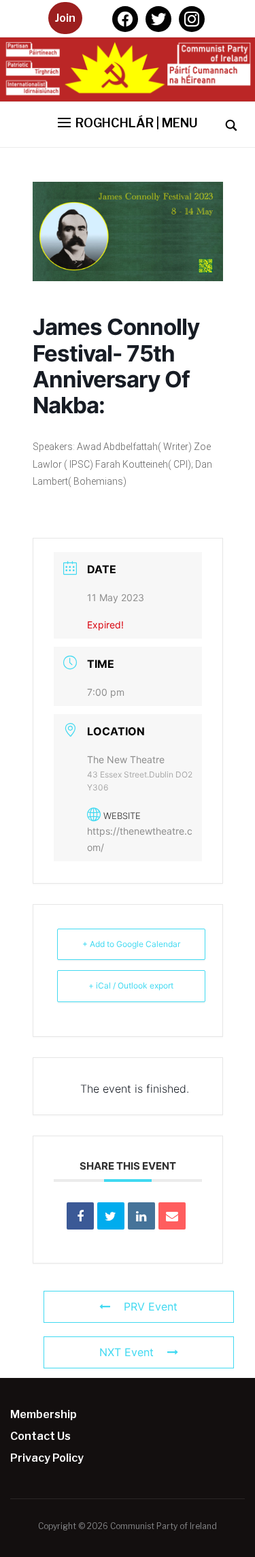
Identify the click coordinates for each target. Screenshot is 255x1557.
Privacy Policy (47, 1457)
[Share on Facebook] (80, 1216)
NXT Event (126, 1352)
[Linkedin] (141, 1216)
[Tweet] (110, 1216)
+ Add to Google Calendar (131, 944)
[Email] (172, 1216)
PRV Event (150, 1306)
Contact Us (40, 1436)
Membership (43, 1414)
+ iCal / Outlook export (130, 985)
